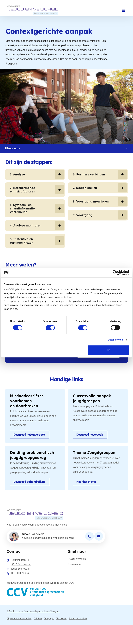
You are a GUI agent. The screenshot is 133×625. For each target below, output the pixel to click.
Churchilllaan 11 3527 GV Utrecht (21, 562)
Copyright (49, 618)
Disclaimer (61, 618)
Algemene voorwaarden (19, 618)
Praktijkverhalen (77, 559)
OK (108, 350)
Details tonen (115, 339)
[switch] (50, 327)
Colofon (38, 618)
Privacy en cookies (78, 618)
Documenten (75, 564)
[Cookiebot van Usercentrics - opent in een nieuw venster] (115, 272)
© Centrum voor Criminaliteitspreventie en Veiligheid (33, 611)
